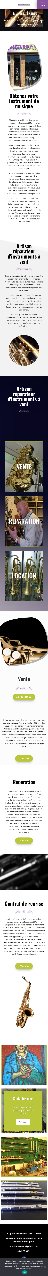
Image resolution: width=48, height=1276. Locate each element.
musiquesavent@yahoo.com (24, 1246)
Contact (23, 1122)
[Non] (45, 1267)
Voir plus (24, 758)
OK (25, 1272)
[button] (42, 4)
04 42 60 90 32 (24, 697)
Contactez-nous (23, 1098)
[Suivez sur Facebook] (42, 22)
